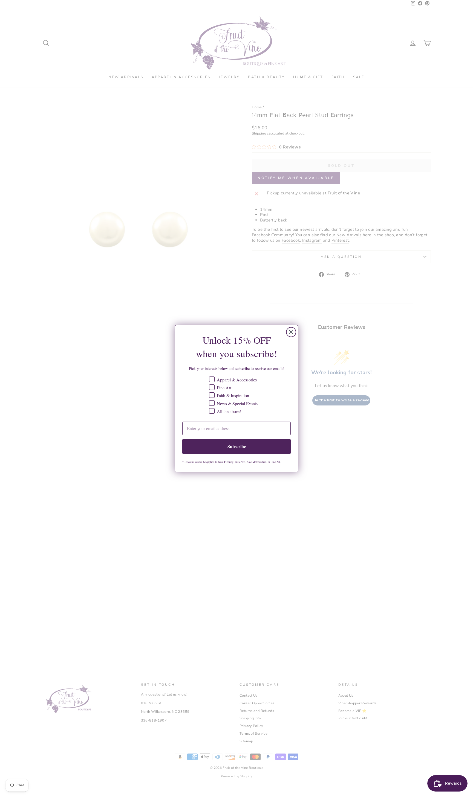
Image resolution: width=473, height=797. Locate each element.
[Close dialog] (291, 332)
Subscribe (236, 446)
